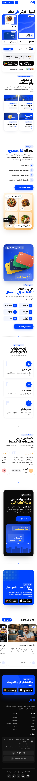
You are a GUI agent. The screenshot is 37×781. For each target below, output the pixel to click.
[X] (18, 776)
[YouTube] (23, 776)
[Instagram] (9, 776)
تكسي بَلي (14, 717)
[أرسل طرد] (16, 128)
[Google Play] (10, 63)
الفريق (33, 723)
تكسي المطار (14, 720)
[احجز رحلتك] (31, 109)
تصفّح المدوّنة (7, 619)
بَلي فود (15, 726)
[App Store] (26, 63)
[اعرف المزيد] (16, 109)
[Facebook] (14, 776)
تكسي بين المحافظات (11, 723)
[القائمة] (16, 2)
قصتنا (33, 720)
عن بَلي (33, 717)
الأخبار (33, 729)
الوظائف (33, 726)
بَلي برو (15, 729)
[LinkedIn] (28, 776)
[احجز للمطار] (31, 128)
